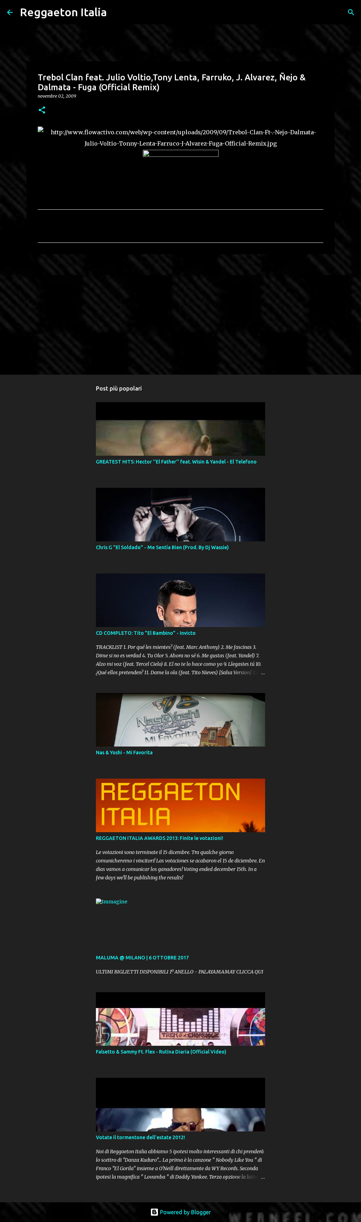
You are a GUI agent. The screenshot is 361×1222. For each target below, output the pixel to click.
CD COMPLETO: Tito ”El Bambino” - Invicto (146, 633)
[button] (42, 110)
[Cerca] (116, 12)
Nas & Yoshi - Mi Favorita (124, 752)
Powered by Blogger (185, 1212)
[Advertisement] (180, 314)
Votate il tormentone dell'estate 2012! (140, 1137)
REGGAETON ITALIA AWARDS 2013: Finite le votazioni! (159, 838)
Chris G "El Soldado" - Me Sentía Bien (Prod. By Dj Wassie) (162, 547)
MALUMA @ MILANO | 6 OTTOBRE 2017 (142, 957)
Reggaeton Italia (63, 12)
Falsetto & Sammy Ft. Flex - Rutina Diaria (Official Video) (161, 1052)
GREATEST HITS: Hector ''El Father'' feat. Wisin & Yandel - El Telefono (176, 462)
